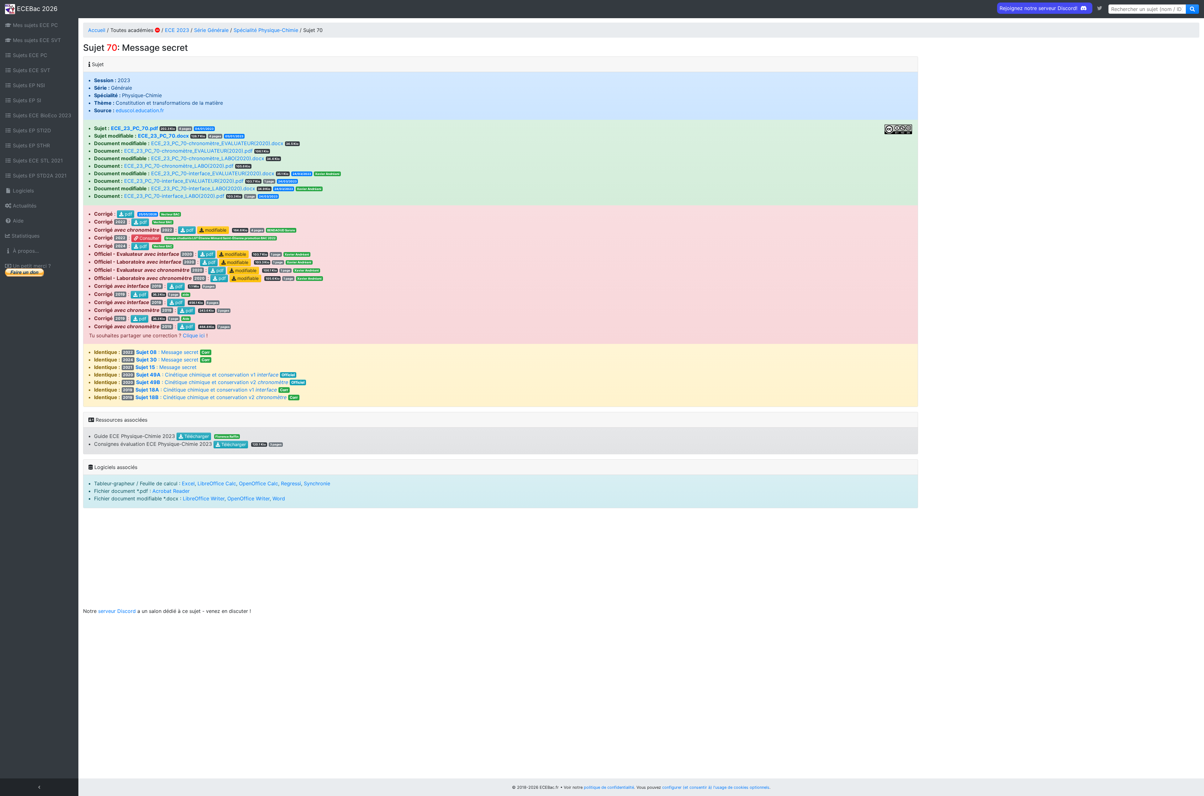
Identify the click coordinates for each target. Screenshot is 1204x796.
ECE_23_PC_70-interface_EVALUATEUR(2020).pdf (184, 181)
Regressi (291, 483)
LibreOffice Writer (203, 498)
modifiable (215, 230)
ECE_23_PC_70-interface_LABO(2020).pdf (174, 196)
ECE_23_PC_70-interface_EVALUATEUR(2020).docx (212, 173)
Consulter (148, 238)
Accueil (96, 30)
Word (278, 498)
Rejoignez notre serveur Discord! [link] (1039, 8)
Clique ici (194, 335)
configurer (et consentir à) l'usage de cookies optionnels (715, 787)
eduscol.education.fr (140, 110)
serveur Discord (117, 611)
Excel (188, 483)
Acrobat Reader (171, 491)
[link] (1099, 8)
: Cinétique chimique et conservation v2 (213, 382)
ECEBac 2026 (36, 9)
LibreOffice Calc (217, 483)
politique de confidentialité (609, 787)
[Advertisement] (641, 560)
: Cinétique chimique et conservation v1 (209, 375)
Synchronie (317, 483)
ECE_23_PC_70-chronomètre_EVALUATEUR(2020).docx (217, 143)
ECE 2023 (177, 30)
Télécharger (196, 436)
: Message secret (166, 352)
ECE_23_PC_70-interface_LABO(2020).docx (203, 188)
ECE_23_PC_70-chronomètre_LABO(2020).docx (207, 158)
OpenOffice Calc (258, 483)
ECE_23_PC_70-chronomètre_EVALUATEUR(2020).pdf (188, 151)
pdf (128, 214)
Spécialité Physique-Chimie (266, 30)
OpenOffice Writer (248, 498)
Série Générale (211, 30)
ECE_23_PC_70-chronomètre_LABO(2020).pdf (179, 166)
